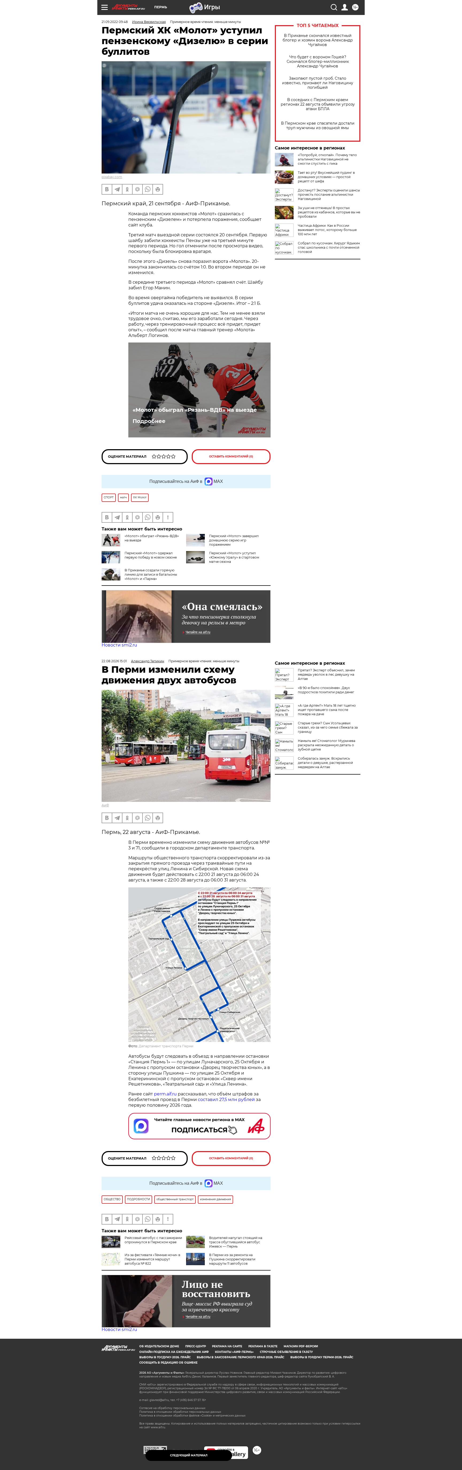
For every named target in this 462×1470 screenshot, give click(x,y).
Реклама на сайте (227, 1346)
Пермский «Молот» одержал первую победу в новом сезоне (151, 555)
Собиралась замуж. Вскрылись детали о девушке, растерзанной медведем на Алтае (325, 762)
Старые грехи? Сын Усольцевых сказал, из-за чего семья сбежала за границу (328, 727)
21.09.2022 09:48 (115, 22)
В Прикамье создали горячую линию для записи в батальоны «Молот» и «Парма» (151, 574)
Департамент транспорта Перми (166, 1046)
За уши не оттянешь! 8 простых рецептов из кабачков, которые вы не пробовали (329, 212)
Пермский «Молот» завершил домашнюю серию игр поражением (234, 540)
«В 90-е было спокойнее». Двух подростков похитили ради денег (326, 690)
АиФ (105, 805)
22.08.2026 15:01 (114, 661)
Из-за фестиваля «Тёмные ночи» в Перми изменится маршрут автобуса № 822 (152, 1259)
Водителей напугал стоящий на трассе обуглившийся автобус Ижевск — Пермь (235, 1242)
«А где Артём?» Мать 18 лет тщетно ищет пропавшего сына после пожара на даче (327, 709)
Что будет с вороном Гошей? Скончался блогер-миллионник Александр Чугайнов (318, 61)
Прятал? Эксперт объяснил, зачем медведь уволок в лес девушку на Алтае (326, 674)
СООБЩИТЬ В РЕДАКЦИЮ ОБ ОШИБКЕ (168, 1362)
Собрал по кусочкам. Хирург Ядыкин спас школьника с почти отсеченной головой (329, 247)
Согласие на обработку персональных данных (172, 1408)
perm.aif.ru (165, 1093)
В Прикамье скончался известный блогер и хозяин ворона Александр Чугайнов (318, 40)
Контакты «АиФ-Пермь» (234, 1352)
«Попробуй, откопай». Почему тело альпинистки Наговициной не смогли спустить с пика (327, 159)
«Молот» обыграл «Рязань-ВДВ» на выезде (195, 410)
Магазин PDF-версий (301, 1346)
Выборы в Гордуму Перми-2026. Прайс (321, 1357)
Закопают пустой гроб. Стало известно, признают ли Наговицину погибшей (317, 83)
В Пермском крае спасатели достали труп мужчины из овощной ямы (318, 125)
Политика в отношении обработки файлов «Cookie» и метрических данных (192, 1415)
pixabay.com (112, 177)
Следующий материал (188, 1455)
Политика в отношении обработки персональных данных (180, 1412)
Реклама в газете (263, 1346)
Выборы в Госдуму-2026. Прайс (165, 1357)
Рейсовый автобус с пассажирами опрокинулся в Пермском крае (153, 1240)
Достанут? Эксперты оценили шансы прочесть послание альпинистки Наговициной (329, 194)
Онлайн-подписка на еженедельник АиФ (174, 1352)
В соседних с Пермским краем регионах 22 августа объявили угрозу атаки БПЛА (318, 104)
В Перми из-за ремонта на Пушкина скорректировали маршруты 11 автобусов (232, 1259)
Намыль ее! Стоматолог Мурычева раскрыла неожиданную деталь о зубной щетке (326, 745)
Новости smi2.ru (119, 645)
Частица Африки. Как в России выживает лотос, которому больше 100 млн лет (327, 230)
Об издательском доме (159, 1346)
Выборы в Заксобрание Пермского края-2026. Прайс (240, 1357)
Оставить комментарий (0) (231, 456)
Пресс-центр (195, 1346)
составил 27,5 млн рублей (226, 1099)
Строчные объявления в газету (286, 1352)
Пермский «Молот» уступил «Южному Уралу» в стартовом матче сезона (234, 557)
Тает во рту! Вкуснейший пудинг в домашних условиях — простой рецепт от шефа (326, 177)
